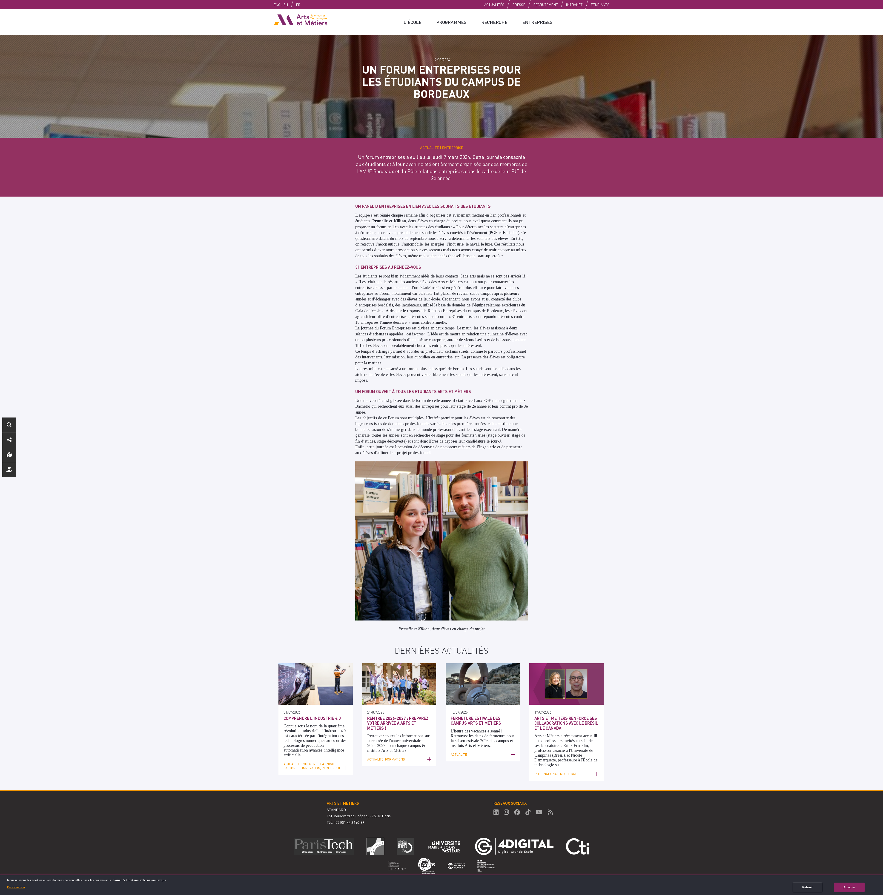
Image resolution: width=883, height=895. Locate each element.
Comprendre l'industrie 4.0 (312, 718)
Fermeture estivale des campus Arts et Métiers (476, 720)
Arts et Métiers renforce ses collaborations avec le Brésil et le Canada (566, 723)
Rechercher (9, 424)
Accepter (849, 887)
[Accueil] (300, 19)
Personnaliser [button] (16, 887)
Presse (518, 4)
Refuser (807, 887)
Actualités (494, 4)
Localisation (9, 454)
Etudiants (600, 4)
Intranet (574, 4)
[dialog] (441, 885)
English (281, 4)
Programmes (451, 22)
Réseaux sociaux (9, 439)
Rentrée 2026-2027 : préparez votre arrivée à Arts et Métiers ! (397, 723)
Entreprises (537, 22)
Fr (298, 4)
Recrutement (545, 4)
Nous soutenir (9, 469)
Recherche (494, 22)
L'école (412, 22)
